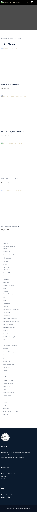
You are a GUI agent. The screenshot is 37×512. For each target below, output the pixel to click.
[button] (28, 2)
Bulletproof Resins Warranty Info (12, 474)
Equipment (9, 38)
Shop (3, 478)
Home (3, 38)
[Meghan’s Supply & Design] (10, 2)
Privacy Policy (5, 497)
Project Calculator (7, 495)
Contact (4, 476)
